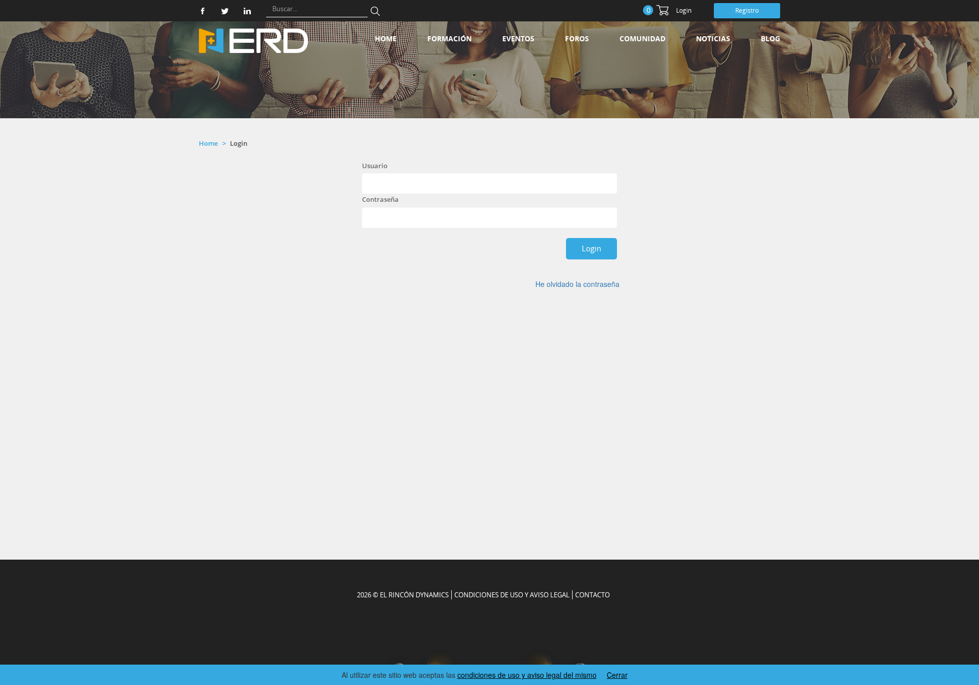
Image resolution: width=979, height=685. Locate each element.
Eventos (518, 38)
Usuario (375, 165)
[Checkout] (662, 10)
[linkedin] (247, 11)
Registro (747, 10)
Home (386, 38)
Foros (577, 38)
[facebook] (202, 11)
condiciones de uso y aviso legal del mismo (527, 675)
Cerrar (617, 675)
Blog (770, 38)
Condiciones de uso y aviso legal (512, 594)
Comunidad (642, 38)
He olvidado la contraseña (577, 284)
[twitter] (224, 11)
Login (683, 10)
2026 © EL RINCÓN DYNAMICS (403, 594)
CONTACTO (592, 594)
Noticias (713, 38)
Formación (449, 38)
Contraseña (380, 199)
